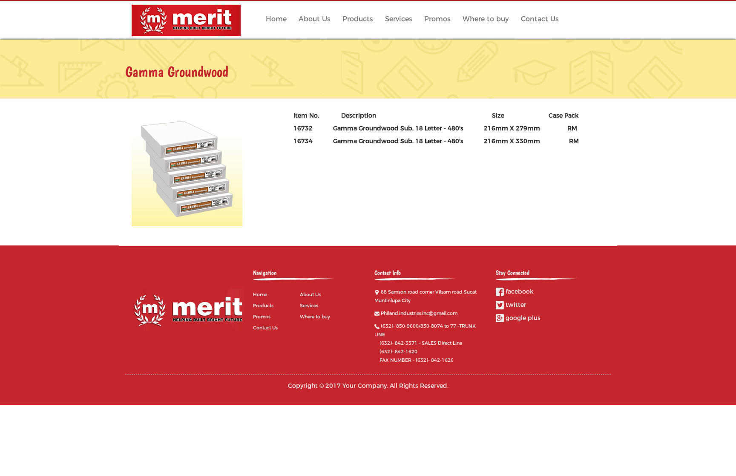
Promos (437, 19)
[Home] (189, 20)
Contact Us (540, 19)
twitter (515, 305)
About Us (315, 19)
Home (276, 19)
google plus (522, 318)
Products (357, 19)
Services (398, 19)
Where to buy (486, 19)
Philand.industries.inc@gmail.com (419, 313)
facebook (518, 291)
